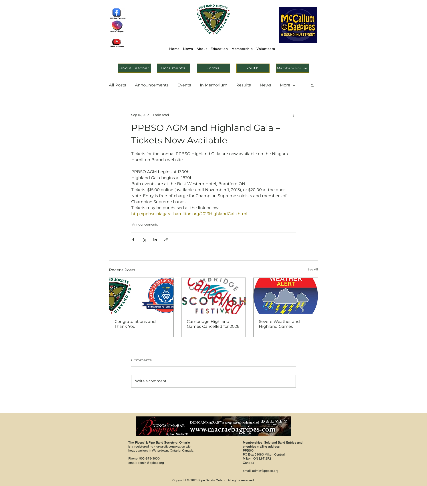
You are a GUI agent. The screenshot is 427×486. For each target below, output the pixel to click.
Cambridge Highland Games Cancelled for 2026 (213, 324)
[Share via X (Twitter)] (144, 240)
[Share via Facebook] (133, 240)
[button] (312, 85)
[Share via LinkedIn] (155, 240)
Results (243, 85)
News (265, 85)
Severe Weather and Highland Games (279, 324)
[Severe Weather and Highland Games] (286, 296)
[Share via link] (166, 240)
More (285, 85)
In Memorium (213, 85)
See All (313, 269)
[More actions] (293, 115)
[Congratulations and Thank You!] (141, 296)
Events (184, 85)
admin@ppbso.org (151, 462)
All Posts (117, 85)
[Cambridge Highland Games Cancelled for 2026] (213, 296)
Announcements (152, 85)
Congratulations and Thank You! (135, 324)
